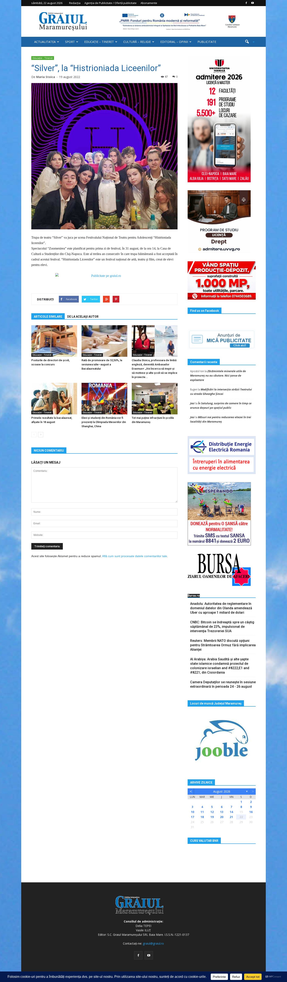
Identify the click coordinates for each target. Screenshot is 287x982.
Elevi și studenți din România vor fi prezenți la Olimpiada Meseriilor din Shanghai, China (104, 422)
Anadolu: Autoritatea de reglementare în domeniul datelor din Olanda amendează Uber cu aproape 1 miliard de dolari (221, 608)
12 (212, 812)
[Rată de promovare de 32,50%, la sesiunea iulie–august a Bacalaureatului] (104, 341)
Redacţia (74, 3)
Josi (192, 403)
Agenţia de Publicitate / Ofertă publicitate (110, 3)
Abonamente (149, 3)
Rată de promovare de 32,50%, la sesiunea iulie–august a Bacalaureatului (102, 364)
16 (251, 812)
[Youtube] (252, 2)
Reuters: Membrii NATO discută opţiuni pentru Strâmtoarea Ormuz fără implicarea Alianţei (223, 645)
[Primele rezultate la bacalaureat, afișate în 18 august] (54, 398)
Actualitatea (45, 42)
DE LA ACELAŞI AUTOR (83, 316)
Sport (70, 42)
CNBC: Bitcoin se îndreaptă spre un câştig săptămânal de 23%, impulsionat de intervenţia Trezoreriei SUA (222, 626)
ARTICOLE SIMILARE (48, 316)
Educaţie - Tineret (43, 57)
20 (221, 817)
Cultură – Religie (137, 42)
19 (212, 817)
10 (192, 812)
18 (202, 817)
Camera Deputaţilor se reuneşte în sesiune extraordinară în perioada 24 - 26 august (223, 684)
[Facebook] (246, 2)
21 (231, 817)
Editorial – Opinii (174, 42)
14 (231, 812)
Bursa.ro (194, 595)
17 (192, 817)
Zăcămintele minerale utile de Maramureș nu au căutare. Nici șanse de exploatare (218, 375)
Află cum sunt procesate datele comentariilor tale (134, 556)
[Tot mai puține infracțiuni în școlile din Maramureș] (155, 398)
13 (221, 812)
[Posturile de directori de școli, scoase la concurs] (54, 341)
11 (202, 812)
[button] (248, 42)
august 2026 (221, 791)
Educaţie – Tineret (99, 42)
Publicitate (206, 42)
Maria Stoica (45, 77)
